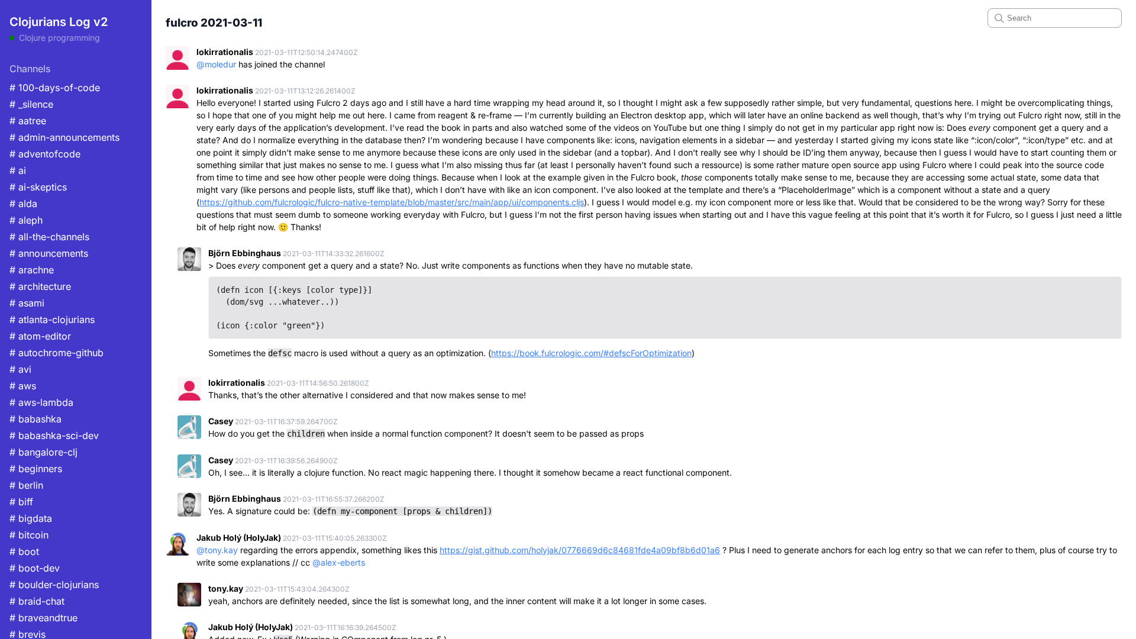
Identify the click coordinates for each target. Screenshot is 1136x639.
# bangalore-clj (43, 452)
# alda (23, 203)
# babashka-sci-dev (54, 435)
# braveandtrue (43, 618)
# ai (17, 170)
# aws (22, 386)
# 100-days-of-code (54, 87)
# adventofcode (44, 154)
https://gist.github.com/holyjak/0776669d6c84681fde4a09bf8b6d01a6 (580, 550)
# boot (24, 551)
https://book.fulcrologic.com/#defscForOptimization (591, 353)
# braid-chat (36, 601)
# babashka (35, 419)
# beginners (35, 469)
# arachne (31, 270)
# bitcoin (29, 535)
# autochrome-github (56, 353)
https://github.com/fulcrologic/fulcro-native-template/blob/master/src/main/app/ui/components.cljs (391, 202)
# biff (21, 502)
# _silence (31, 104)
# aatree (27, 121)
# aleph (26, 220)
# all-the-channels (49, 237)
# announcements (48, 253)
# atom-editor (40, 336)
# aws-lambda (41, 402)
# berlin (26, 485)
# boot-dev (34, 568)
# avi (20, 369)
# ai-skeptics (38, 187)
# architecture (40, 286)
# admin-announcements (64, 137)
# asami (26, 303)
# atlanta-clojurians (52, 319)
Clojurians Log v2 (58, 22)
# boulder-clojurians (54, 584)
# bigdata (30, 518)
